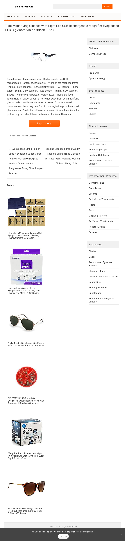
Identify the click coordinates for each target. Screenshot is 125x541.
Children (93, 48)
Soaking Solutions (99, 155)
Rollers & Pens (97, 226)
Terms (74, 526)
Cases (92, 133)
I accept (63, 536)
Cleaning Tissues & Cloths (103, 276)
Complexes (95, 188)
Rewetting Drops (98, 149)
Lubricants (94, 103)
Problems (94, 73)
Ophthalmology (97, 78)
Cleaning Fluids (97, 271)
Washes (93, 108)
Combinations (96, 182)
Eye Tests (46, 16)
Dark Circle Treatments (101, 199)
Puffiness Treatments (101, 221)
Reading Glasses (28, 136)
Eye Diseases (88, 16)
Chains (92, 251)
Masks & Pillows (98, 215)
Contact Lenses (97, 53)
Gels (91, 210)
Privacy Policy (65, 526)
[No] (121, 534)
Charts (92, 114)
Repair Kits (95, 282)
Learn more (44, 123)
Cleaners (93, 138)
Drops (92, 97)
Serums (93, 232)
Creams (93, 193)
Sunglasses (95, 293)
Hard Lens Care (97, 144)
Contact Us (52, 526)
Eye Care (30, 16)
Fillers (92, 204)
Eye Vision (13, 16)
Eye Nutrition (66, 16)
